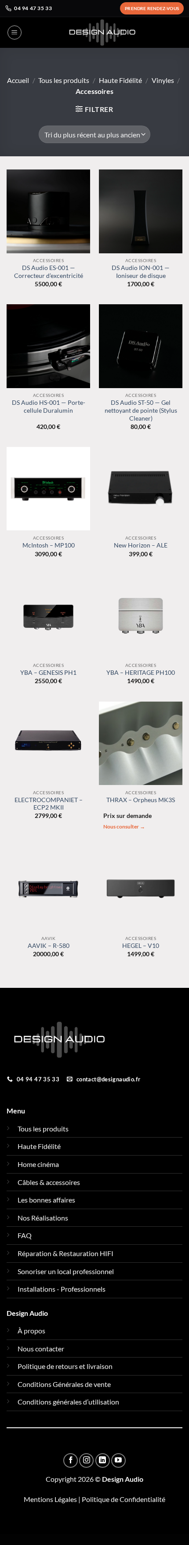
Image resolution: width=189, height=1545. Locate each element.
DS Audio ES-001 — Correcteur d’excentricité (48, 271)
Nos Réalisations (43, 1218)
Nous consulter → (124, 826)
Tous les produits (63, 80)
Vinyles (163, 80)
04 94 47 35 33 (33, 8)
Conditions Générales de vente (64, 1384)
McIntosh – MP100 (48, 545)
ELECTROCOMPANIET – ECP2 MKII (49, 803)
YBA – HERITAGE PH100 (140, 672)
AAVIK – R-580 (48, 945)
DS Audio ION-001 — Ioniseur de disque (141, 271)
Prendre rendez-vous (152, 8)
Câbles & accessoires (49, 1182)
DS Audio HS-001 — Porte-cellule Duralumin (48, 406)
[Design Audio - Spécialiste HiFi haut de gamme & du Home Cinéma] (102, 32)
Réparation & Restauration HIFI (65, 1253)
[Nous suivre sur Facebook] (70, 1460)
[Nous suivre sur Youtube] (118, 1460)
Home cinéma (38, 1164)
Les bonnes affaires (46, 1200)
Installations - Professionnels (61, 1289)
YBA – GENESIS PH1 (48, 672)
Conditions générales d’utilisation (68, 1401)
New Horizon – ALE (140, 545)
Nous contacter (41, 1348)
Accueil (18, 80)
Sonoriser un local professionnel (66, 1271)
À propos (31, 1330)
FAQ (25, 1235)
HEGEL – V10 (140, 945)
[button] (14, 32)
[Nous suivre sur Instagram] (86, 1460)
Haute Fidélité (120, 80)
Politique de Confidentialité (123, 1499)
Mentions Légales (50, 1499)
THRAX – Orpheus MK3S (140, 799)
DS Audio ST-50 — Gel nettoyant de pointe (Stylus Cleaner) (141, 410)
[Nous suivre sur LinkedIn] (102, 1460)
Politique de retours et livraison (65, 1366)
